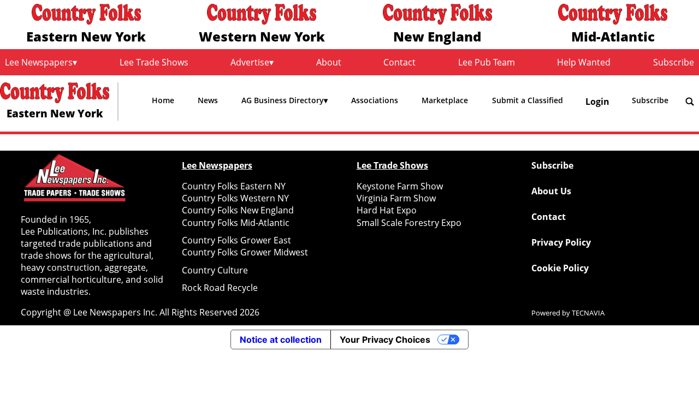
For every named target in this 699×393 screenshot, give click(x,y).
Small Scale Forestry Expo (409, 223)
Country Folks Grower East (236, 240)
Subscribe (673, 62)
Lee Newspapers (39, 62)
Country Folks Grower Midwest (245, 252)
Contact (399, 62)
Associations (374, 100)
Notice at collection (281, 339)
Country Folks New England (238, 210)
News (208, 100)
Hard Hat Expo (387, 210)
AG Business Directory (282, 100)
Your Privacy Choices (385, 339)
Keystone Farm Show (400, 186)
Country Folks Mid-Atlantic (235, 223)
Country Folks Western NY (235, 198)
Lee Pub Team (486, 62)
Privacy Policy (561, 242)
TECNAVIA (588, 313)
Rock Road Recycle (220, 288)
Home (163, 100)
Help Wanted (584, 62)
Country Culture (215, 270)
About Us (551, 191)
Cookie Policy (560, 268)
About (328, 62)
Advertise (249, 62)
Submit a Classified (527, 100)
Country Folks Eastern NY (234, 186)
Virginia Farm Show (396, 198)
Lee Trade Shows (154, 62)
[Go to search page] (689, 101)
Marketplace (445, 100)
